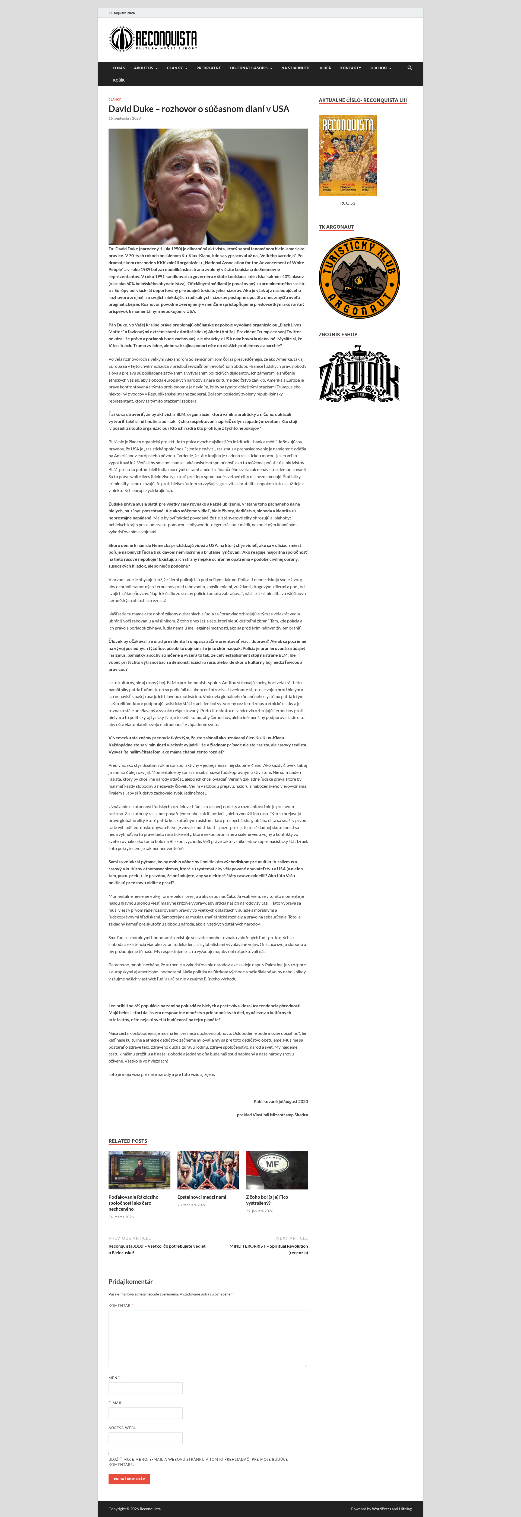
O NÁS (119, 68)
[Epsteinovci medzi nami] (208, 1190)
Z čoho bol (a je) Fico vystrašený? (267, 1200)
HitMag (405, 1508)
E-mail (117, 1403)
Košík (119, 80)
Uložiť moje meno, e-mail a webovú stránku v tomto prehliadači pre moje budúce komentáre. (198, 1462)
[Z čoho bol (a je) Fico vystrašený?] (277, 1190)
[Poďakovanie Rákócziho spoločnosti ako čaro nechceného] (139, 1190)
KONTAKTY (350, 68)
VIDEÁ (325, 68)
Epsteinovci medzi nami (201, 1197)
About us (143, 68)
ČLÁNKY (175, 68)
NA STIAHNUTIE (295, 68)
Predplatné (208, 68)
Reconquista (150, 1508)
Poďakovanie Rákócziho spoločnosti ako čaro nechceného (133, 1203)
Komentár (121, 1305)
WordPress (381, 1508)
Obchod (378, 68)
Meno (116, 1378)
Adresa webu (122, 1428)
